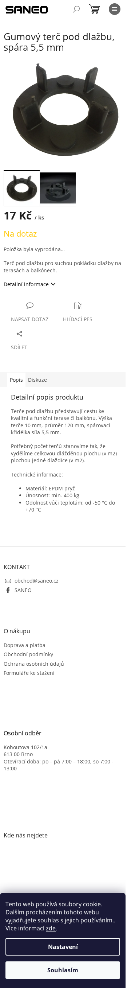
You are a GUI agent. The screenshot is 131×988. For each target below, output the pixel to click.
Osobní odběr (22, 733)
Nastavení (63, 947)
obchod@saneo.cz (37, 580)
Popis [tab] (16, 379)
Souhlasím (62, 970)
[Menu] (114, 9)
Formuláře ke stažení (29, 672)
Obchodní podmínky (28, 654)
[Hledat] (76, 9)
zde (51, 928)
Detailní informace (26, 284)
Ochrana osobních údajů (34, 663)
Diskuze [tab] (37, 379)
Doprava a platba (24, 645)
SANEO (23, 590)
